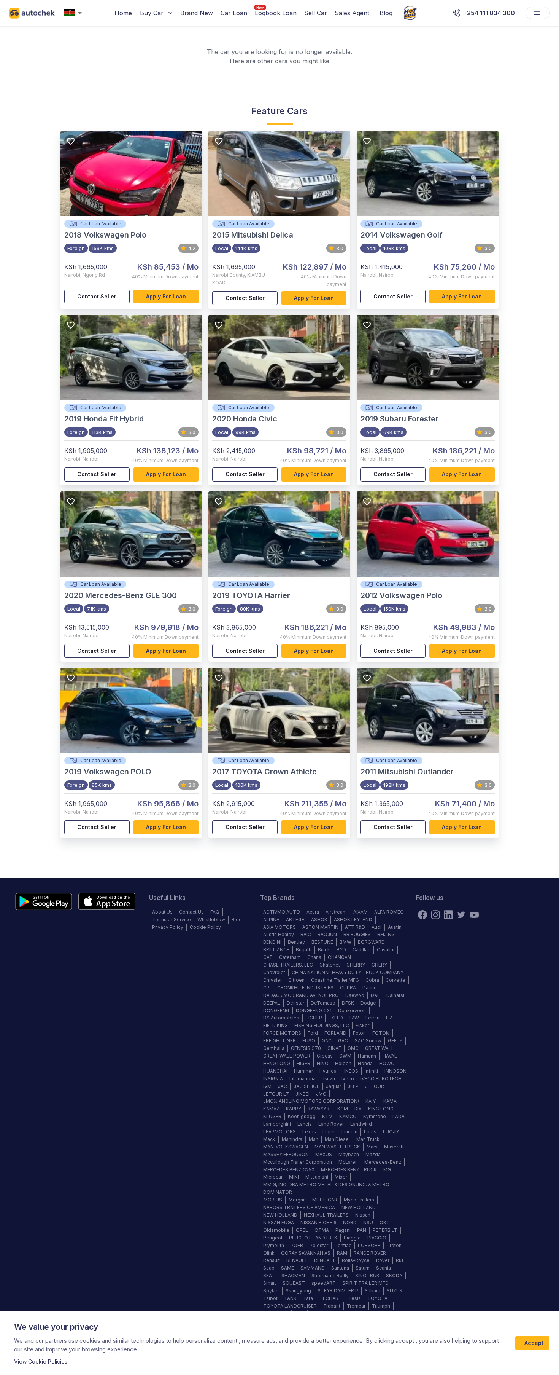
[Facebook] (422, 914)
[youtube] (474, 914)
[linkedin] (448, 914)
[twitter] (461, 914)
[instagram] (435, 914)
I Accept (532, 1343)
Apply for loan (166, 296)
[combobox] (74, 13)
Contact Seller (96, 296)
